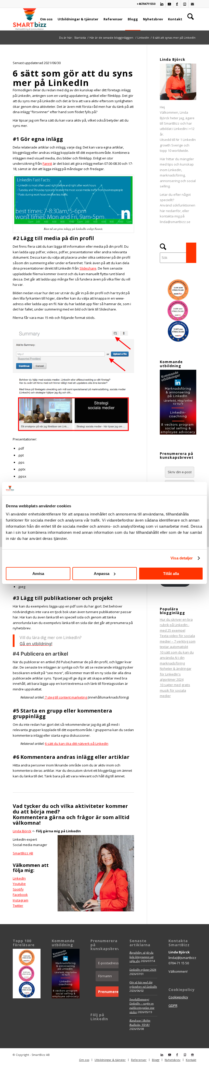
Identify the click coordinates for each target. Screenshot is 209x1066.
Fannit (47, 163)
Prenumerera (110, 991)
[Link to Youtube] (169, 4)
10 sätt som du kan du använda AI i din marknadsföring (177, 657)
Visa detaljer (182, 558)
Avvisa (38, 573)
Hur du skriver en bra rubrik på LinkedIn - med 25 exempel (176, 625)
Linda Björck (22, 831)
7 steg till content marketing (66, 697)
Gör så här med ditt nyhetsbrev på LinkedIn (143, 984)
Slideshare (88, 268)
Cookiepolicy (178, 997)
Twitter (18, 905)
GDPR (172, 1005)
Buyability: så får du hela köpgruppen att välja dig (141, 957)
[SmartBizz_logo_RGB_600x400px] (29, 19)
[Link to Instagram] (184, 4)
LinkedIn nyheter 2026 (142, 969)
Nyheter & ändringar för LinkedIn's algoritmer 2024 (175, 674)
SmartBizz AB (23, 853)
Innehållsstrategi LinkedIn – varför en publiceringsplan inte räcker (141, 1005)
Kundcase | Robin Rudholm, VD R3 (139, 1022)
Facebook (20, 894)
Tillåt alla (171, 573)
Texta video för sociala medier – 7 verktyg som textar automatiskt (177, 641)
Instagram (20, 900)
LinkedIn (19, 878)
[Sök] (190, 19)
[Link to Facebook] (177, 4)
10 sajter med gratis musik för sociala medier (175, 690)
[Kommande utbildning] (178, 433)
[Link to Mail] (192, 4)
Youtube (19, 883)
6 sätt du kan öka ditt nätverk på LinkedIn (76, 743)
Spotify (18, 889)
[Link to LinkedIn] (161, 4)
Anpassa (101, 573)
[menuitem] (46, 19)
